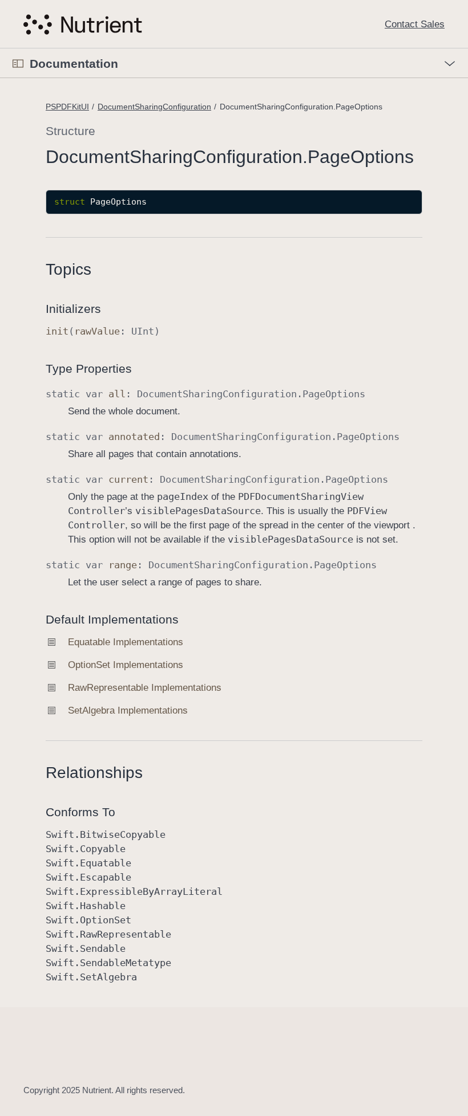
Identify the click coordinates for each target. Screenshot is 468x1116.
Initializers (73, 308)
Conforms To (80, 811)
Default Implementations (112, 619)
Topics (68, 269)
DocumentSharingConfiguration (154, 106)
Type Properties (89, 368)
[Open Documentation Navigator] (18, 63)
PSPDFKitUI (67, 106)
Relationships (94, 772)
